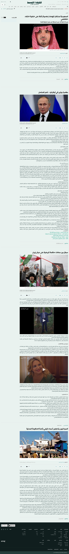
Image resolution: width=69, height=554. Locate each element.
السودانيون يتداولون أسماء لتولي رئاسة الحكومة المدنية (47, 429)
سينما (43, 534)
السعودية (58, 79)
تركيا (62, 79)
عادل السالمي (64, 291)
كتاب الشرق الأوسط (53, 534)
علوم (37, 533)
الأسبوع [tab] (2, 17)
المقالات (55, 531)
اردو (60, 1)
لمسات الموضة (24, 534)
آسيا (61, 534)
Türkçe (62, 1)
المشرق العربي (65, 536)
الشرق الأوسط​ (54, 6)
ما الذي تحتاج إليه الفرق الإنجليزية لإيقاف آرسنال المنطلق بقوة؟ (53, 8)
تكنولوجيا (33, 6)
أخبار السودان (61, 518)
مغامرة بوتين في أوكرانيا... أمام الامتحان (53, 92)
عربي (67, 1)
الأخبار (67, 13)
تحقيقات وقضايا (60, 544)
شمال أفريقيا (65, 534)
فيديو (18, 6)
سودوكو (43, 544)
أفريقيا (61, 536)
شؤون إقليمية (66, 537)
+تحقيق (61, 545)
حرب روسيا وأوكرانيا (59, 243)
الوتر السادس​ (42, 533)
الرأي (48, 6)
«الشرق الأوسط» (62, 53)
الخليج (66, 533)
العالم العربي (65, 425)
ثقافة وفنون (41, 6)
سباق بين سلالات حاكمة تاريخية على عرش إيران (50, 252)
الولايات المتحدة (60, 531)
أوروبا (61, 533)
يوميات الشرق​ (29, 6)
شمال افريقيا (59, 425)
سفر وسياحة (24, 533)
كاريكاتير (55, 533)
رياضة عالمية (66, 545)
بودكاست (15, 6)
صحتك (37, 531)
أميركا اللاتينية (60, 537)
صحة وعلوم (37, 6)
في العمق (21, 6)
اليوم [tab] (4, 17)
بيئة (37, 534)
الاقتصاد (45, 6)
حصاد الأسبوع (60, 542)
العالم (50, 6)
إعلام (43, 536)
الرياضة (25, 6)
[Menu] (67, 6)
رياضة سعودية (66, 542)
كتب (43, 531)
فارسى (58, 1)
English (65, 1)
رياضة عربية (66, 544)
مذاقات (25, 531)
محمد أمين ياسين (61, 462)
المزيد (9, 6)
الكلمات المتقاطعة (42, 542)
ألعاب (12, 6)
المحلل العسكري (64, 123)
